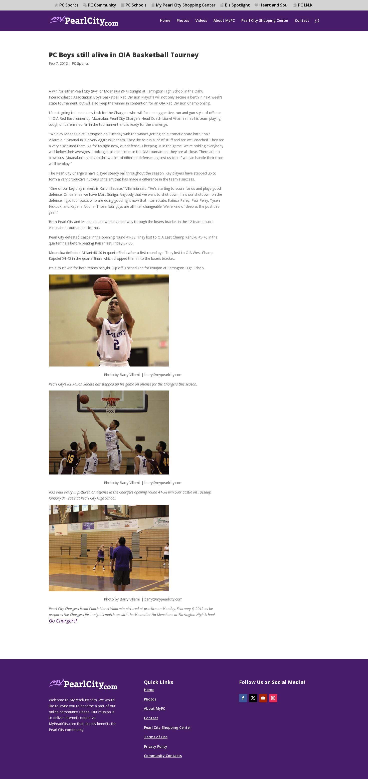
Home (165, 21)
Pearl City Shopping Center (264, 21)
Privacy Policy (155, 746)
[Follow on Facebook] (243, 698)
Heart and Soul (273, 5)
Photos (183, 21)
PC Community (102, 5)
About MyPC (224, 21)
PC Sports (68, 5)
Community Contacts (163, 755)
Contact (302, 21)
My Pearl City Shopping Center (186, 5)
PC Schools (136, 5)
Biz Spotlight (237, 5)
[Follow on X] (253, 698)
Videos (201, 21)
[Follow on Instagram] (273, 698)
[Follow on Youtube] (263, 698)
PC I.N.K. (305, 5)
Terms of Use (155, 736)
